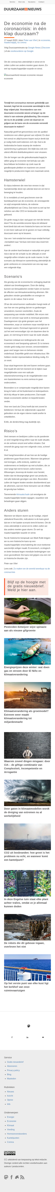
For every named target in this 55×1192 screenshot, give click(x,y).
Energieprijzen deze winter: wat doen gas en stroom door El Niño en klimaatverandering (26, 671)
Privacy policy (13, 1070)
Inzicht (10, 1096)
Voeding (11, 1129)
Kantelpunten (13, 1138)
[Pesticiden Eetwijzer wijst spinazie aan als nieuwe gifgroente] (27, 611)
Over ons (21, 2)
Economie (11, 1121)
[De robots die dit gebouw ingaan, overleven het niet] (27, 927)
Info (8, 1104)
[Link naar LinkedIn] (27, 1037)
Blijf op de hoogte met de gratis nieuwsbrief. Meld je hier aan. (27, 586)
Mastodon (11, 1079)
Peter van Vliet (30, 40)
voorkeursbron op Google (22, 51)
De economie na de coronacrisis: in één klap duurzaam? (25, 28)
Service (12, 2)
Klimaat (10, 1125)
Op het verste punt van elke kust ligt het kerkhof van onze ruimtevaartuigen (26, 987)
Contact (41, 2)
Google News (34, 48)
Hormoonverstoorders (17, 1134)
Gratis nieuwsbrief (15, 1062)
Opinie (10, 1100)
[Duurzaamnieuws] (22, 9)
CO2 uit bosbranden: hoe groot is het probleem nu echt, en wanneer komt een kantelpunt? (27, 856)
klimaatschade (23, 494)
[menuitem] (12, 2)
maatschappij (10, 42)
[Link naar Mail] (43, 1037)
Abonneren (12, 1066)
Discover (46, 48)
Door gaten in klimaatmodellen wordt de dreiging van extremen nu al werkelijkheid (26, 812)
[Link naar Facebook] (12, 1037)
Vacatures (31, 2)
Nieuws (10, 1092)
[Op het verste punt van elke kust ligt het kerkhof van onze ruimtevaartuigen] (27, 967)
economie (45, 40)
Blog (9, 1074)
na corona (21, 42)
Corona (10, 1142)
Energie (10, 1117)
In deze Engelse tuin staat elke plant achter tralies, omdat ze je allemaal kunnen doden (26, 903)
